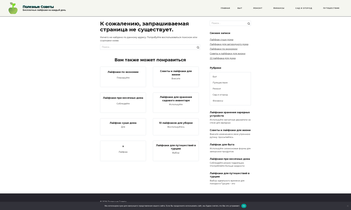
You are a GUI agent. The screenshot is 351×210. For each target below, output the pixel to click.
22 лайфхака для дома (223, 58)
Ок (244, 206)
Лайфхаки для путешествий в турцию (176, 147)
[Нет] (347, 206)
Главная (225, 8)
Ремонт (257, 8)
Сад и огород (303, 8)
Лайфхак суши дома (123, 122)
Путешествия (331, 8)
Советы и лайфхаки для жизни (176, 73)
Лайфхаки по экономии (123, 72)
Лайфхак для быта (222, 144)
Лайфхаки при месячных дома (123, 97)
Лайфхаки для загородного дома (229, 44)
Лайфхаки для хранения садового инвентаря (176, 99)
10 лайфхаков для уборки (176, 122)
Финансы (278, 8)
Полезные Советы (38, 7)
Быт (239, 8)
